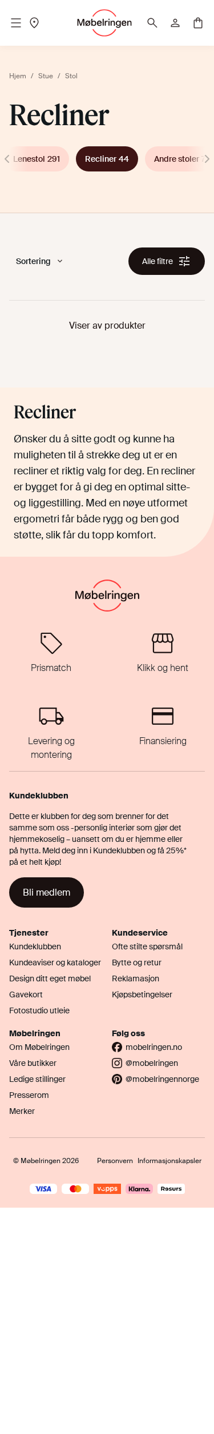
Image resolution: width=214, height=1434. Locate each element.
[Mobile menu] (16, 23)
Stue (45, 76)
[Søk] (152, 23)
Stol (71, 76)
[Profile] (175, 23)
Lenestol (36, 159)
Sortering (33, 261)
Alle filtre (157, 261)
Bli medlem (46, 892)
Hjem (17, 76)
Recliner (107, 159)
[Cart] (198, 23)
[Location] (34, 23)
